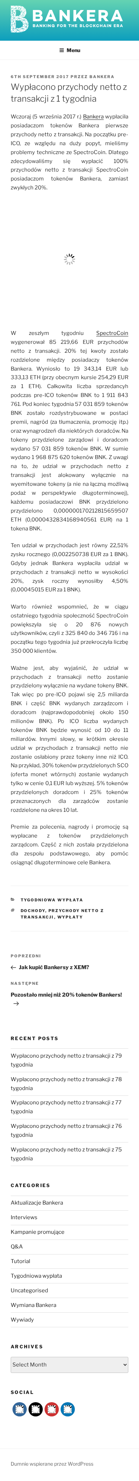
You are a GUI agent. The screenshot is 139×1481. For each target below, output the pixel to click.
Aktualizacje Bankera (37, 1203)
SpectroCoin (112, 333)
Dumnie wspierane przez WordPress (52, 1464)
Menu (73, 50)
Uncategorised (29, 1290)
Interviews (24, 1217)
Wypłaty (70, 917)
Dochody (33, 910)
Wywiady (22, 1320)
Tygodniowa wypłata (52, 899)
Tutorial (20, 1261)
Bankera (102, 76)
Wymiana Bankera (33, 1305)
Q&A (17, 1246)
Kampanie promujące (38, 1232)
